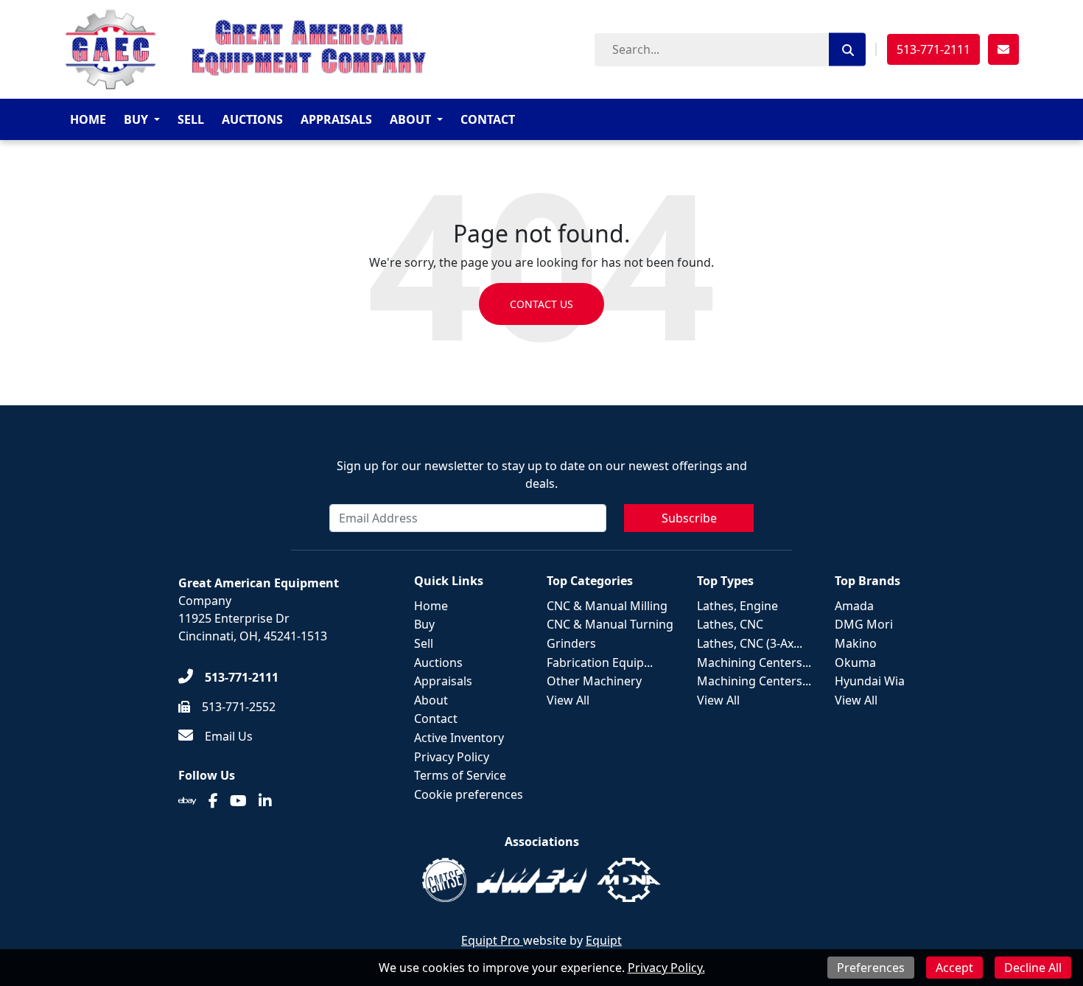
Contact (487, 119)
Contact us (541, 304)
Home (88, 119)
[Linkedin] (265, 801)
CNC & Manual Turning (610, 624)
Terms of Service (460, 775)
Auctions (252, 119)
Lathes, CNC (730, 624)
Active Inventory (459, 738)
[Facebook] (213, 801)
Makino (856, 643)
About (410, 119)
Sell (191, 119)
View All (568, 700)
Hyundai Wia (870, 681)
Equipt (604, 940)
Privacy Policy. (666, 967)
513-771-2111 (933, 49)
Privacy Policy (451, 757)
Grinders (571, 643)
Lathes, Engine (737, 606)
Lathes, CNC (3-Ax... (749, 643)
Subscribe (689, 518)
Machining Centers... (754, 662)
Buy (136, 119)
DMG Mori (864, 624)
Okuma (855, 662)
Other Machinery (594, 681)
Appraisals (336, 119)
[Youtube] (238, 801)
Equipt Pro (492, 940)
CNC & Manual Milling (607, 606)
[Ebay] (187, 801)
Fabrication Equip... (600, 662)
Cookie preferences (468, 794)
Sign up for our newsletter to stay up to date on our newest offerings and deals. (542, 475)
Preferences (871, 967)
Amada (854, 606)
